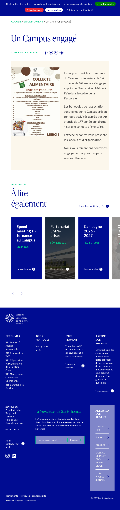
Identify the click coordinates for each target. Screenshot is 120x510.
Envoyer (74, 440)
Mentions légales (14, 500)
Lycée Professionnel (100, 476)
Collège (100, 445)
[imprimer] (61, 52)
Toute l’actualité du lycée (91, 206)
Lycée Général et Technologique (100, 459)
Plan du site (30, 500)
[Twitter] (51, 52)
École (98, 437)
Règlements (12, 495)
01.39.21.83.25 (12, 429)
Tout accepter (106, 3)
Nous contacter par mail (12, 444)
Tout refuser (35, 9)
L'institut (99, 428)
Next (21, 293)
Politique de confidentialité (33, 495)
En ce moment (33, 21)
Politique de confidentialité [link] (80, 10)
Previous (12, 293)
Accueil (16, 21)
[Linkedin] (56, 52)
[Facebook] (46, 52)
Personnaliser (54, 9)
